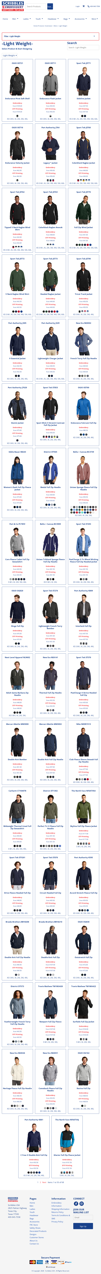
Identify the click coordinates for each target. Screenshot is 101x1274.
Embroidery (17, 103)
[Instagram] (81, 1204)
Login (78, 6)
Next (44, 1182)
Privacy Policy (57, 1221)
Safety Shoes (35, 1228)
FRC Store (34, 1225)
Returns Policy (57, 1212)
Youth (32, 1212)
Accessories (34, 1221)
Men (31, 1206)
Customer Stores (37, 1237)
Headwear (34, 1215)
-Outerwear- (49, 26)
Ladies (32, 1209)
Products (41, 26)
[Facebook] (76, 1204)
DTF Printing (17, 109)
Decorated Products (38, 1231)
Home (35, 26)
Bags (32, 1218)
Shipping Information (60, 1209)
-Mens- (55, 26)
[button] (84, 6)
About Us (33, 1240)
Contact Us (34, 1243)
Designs (33, 1234)
